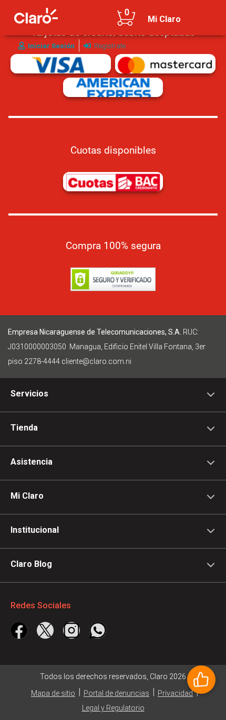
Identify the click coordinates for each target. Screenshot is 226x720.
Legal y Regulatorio (113, 708)
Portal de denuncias (116, 693)
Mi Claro (164, 19)
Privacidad (175, 693)
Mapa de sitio (53, 693)
